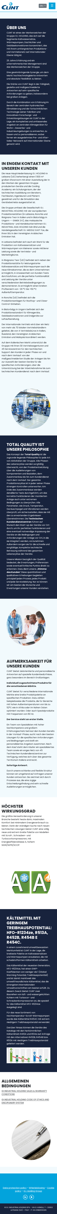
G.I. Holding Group (33, 1191)
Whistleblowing (37, 1187)
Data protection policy (15, 1187)
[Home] (28, 1180)
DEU (42, 5)
